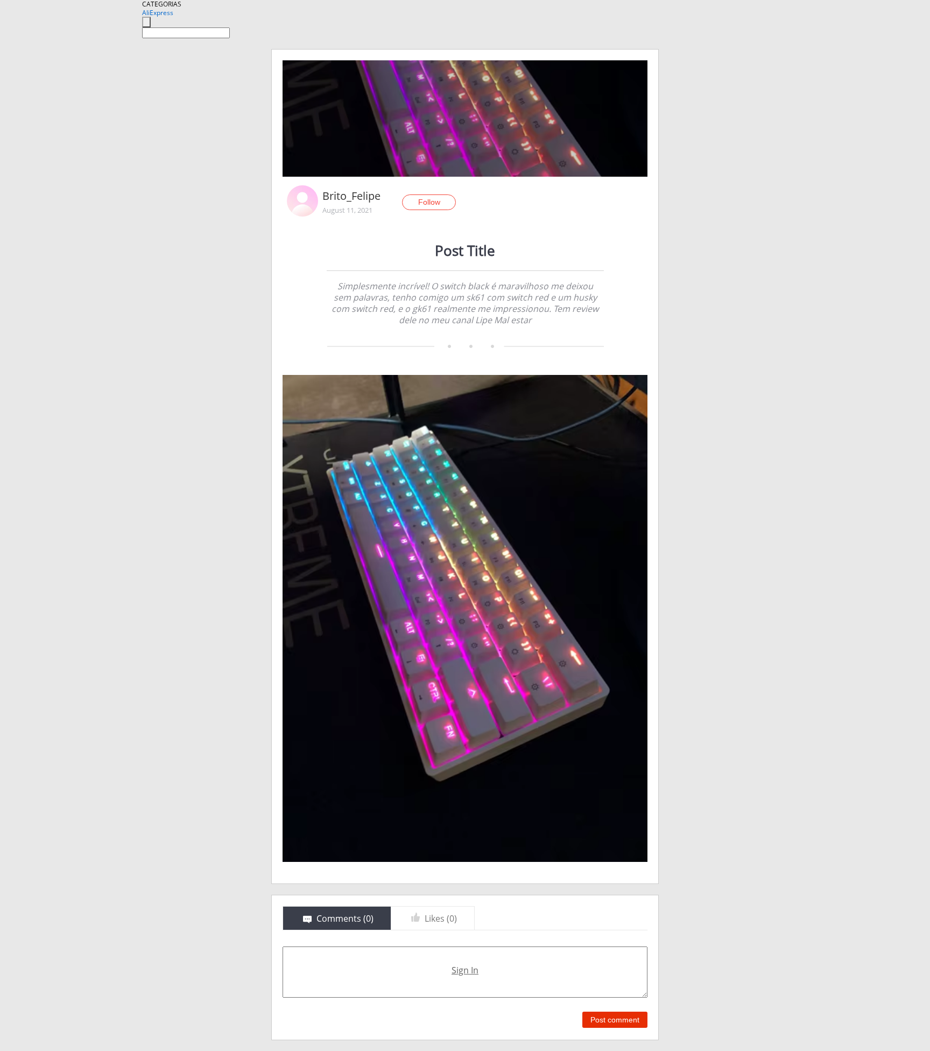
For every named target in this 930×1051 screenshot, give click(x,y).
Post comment (614, 1019)
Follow (429, 202)
